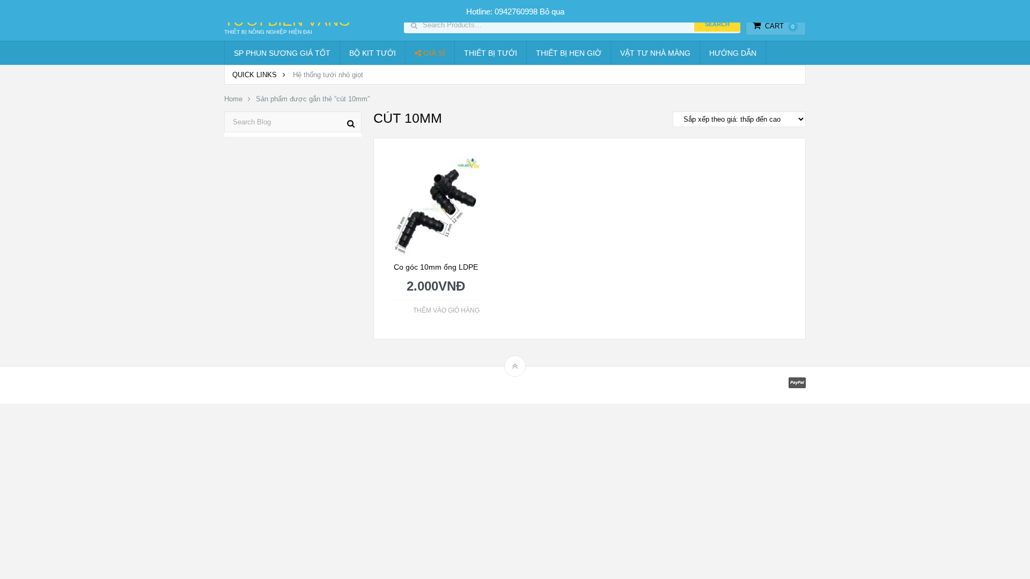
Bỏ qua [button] (552, 11)
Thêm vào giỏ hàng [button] (446, 310)
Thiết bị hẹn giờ (568, 53)
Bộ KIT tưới (372, 53)
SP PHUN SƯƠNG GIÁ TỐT (282, 53)
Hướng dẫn (732, 53)
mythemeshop (279, 385)
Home (233, 99)
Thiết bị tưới (490, 53)
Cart (779, 26)
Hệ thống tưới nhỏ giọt (328, 75)
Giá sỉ (433, 53)
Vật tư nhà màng (655, 53)
